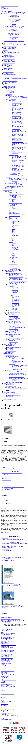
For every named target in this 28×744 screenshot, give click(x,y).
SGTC (2, 7)
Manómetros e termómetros (12, 356)
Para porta (11, 210)
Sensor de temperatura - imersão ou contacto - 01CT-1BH (17, 112)
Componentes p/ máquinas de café (8, 652)
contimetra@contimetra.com (7, 713)
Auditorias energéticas (6, 663)
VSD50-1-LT (15, 248)
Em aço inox (12, 205)
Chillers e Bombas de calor (9, 82)
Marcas (2, 13)
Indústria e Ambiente (5, 9)
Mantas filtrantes (10, 352)
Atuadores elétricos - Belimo (12, 183)
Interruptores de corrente (17, 175)
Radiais (11, 238)
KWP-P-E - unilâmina (14, 330)
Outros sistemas (12, 343)
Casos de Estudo (4, 673)
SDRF (13, 262)
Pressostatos (9, 94)
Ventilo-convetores (5, 643)
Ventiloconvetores (7, 55)
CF (12, 236)
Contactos (5, 6)
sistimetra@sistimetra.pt (6, 719)
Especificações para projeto (9, 74)
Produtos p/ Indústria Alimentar (8, 686)
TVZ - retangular (16, 305)
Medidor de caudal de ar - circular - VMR (18, 170)
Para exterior (12, 212)
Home (2, 6)
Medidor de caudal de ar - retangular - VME (18, 172)
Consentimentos (4, 705)
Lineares (11, 242)
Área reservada (15, 6)
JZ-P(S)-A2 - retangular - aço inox (17, 282)
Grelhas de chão (13, 199)
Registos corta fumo (10, 331)
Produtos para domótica (6, 661)
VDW (13, 223)
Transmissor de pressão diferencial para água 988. (18, 149)
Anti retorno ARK (13, 283)
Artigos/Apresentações (14, 16)
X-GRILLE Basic (16, 197)
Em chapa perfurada (13, 204)
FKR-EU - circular (13, 317)
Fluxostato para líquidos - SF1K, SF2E (18, 97)
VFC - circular (15, 288)
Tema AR (14, 17)
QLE (13, 265)
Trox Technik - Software (9, 392)
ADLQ (13, 239)
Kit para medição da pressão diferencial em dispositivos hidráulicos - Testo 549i (18, 164)
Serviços (6, 13)
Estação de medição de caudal (19, 158)
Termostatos (9, 90)
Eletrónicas (14, 182)
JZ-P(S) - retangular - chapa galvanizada (18, 281)
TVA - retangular (16, 307)
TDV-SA (14, 233)
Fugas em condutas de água (7, 654)
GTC (2, 669)
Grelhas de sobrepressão (14, 216)
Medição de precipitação (6, 659)
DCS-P (13, 229)
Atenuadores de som (8, 64)
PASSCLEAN (15, 235)
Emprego (14, 620)
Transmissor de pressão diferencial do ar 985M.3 (17, 141)
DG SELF (14, 208)
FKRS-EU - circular (13, 316)
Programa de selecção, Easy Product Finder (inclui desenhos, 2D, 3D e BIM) (13, 487)
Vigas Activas (6, 53)
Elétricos (11, 295)
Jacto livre (11, 251)
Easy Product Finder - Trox (12, 394)
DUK (13, 252)
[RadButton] (10, 723)
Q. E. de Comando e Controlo (7, 674)
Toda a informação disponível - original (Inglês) (12, 468)
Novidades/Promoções (9, 26)
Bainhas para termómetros (18, 368)
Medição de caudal (5, 656)
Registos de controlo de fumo (13, 321)
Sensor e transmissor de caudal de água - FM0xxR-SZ (19, 157)
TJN (13, 253)
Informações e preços (15, 619)
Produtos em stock (7, 65)
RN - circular (15, 290)
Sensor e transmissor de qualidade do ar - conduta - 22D (19, 131)
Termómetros (12, 364)
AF (13, 200)
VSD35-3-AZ (15, 247)
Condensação (12, 151)
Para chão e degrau (13, 257)
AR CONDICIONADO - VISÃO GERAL (12, 43)
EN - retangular (15, 291)
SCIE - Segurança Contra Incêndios (11, 52)
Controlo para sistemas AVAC (10, 48)
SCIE (2, 632)
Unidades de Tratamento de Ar (10, 46)
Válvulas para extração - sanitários (17, 214)
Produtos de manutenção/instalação (14, 382)
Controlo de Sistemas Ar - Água (14, 19)
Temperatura (12, 100)
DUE (13, 255)
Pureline (14, 243)
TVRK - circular (16, 299)
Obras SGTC (4, 672)
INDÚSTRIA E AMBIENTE (7, 650)
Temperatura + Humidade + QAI (16, 120)
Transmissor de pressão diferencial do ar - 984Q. (17, 138)
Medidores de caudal (11, 310)
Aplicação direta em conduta (15, 203)
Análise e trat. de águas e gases (8, 651)
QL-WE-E (14, 268)
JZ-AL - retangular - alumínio (16, 279)
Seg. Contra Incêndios (14, 20)
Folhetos (9, 621)
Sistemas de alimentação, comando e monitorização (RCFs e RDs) (14, 338)
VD (13, 230)
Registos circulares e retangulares (13, 273)
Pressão (11, 136)
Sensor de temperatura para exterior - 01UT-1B (17, 118)
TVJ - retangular (16, 300)
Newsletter (21, 26)
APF (13, 201)
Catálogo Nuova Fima (17, 362)
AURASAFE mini (13, 342)
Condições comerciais (5, 619)
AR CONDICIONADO (6, 629)
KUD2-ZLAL (15, 249)
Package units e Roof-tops (9, 61)
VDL (13, 227)
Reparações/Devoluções (6, 620)
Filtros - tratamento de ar (9, 59)
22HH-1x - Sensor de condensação (17, 153)
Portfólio (14, 24)
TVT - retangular (16, 301)
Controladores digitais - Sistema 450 (14, 186)
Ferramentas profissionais (6, 684)
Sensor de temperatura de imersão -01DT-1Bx (17, 109)
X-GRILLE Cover (16, 196)
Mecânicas (14, 181)
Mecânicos (11, 91)
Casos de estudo (12, 13)
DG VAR (14, 209)
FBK (13, 258)
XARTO (14, 231)
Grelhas (5, 50)
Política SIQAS (4, 704)
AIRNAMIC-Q (15, 225)
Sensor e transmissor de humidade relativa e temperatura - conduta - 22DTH (19, 128)
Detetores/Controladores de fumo (13, 334)
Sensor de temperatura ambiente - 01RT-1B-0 (17, 102)
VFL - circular (15, 287)
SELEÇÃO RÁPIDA (14, 269)
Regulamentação (5, 478)
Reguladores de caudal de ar (12, 284)
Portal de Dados (4, 665)
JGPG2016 (7, 623)
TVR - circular (15, 297)
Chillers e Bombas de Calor (9, 47)
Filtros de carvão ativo (11, 351)
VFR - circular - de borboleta (15, 274)
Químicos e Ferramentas (6, 11)
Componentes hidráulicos (9, 63)
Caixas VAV (6, 66)
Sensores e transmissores (11, 99)
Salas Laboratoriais (5, 676)
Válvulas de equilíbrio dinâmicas (16, 373)
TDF (13, 222)
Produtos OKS (4, 682)
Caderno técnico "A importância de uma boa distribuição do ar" (14, 544)
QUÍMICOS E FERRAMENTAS (8, 680)
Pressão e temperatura (5, 660)
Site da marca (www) (6, 480)
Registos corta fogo (10, 314)
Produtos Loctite (4, 681)
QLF (13, 266)
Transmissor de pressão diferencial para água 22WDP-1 (19, 146)
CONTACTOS (9, 12)
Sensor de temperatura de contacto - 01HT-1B (17, 115)
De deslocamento (13, 264)
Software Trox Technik (8, 72)
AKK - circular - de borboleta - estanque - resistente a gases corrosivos (18, 277)
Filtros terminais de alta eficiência (13, 347)
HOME (4, 12)
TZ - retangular (15, 303)
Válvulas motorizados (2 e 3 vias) (16, 178)
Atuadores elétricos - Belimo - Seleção (15, 184)
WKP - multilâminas (13, 329)
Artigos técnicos (14, 22)
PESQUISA (16, 12)
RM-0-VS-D (12, 336)
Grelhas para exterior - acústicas (13, 387)
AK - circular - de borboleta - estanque (18, 275)
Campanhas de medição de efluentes (9, 667)
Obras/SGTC (14, 15)
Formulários (3, 702)
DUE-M (14, 256)
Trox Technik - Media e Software (8, 645)
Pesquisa (10, 6)
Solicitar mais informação (6, 617)
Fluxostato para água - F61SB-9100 (17, 96)
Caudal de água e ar (13, 155)
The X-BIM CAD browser (8, 489)
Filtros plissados (10, 349)
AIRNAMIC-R (15, 221)
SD (13, 261)
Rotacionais (12, 220)
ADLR (13, 240)
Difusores (5, 51)
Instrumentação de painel (6, 655)
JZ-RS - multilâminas (14, 332)
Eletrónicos (11, 92)
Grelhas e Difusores (7, 190)
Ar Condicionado (4, 8)
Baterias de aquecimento (15, 293)
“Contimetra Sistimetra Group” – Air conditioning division (15, 44)
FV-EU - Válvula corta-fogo (15, 319)
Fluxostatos (8, 95)
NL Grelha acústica (10, 419)
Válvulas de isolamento (17, 361)
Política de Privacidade (18, 625)
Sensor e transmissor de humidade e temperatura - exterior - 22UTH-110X (18, 134)
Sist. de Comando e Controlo (7, 671)
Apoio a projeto (19, 13)
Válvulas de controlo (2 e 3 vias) (16, 377)
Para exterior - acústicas (14, 213)
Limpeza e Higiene (5, 685)
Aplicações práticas (7, 73)
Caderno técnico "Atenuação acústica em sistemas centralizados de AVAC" (13, 547)
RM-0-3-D (11, 335)
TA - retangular (15, 304)
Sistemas (25, 13)
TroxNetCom (6, 69)
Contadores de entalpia (8, 56)
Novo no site (19, 620)
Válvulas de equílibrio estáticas (16, 371)
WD (13, 234)
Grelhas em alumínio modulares (16, 194)
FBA (13, 260)
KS (13, 244)
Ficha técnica (5, 467)
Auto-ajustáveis (12, 207)
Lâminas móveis (13, 195)
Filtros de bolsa (9, 348)
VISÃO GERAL (10, 88)
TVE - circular (15, 296)
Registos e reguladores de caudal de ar (12, 57)
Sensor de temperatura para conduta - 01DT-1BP (17, 106)
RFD (13, 226)
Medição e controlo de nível (7, 658)
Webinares (14, 25)
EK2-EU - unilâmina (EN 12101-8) (17, 327)
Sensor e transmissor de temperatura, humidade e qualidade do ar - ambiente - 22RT (18, 123)
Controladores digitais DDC (12, 187)
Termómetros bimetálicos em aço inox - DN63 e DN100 (19, 366)
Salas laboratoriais (7, 68)
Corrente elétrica (13, 174)
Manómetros (12, 357)
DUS (13, 245)
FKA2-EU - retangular (14, 318)
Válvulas (8, 177)
